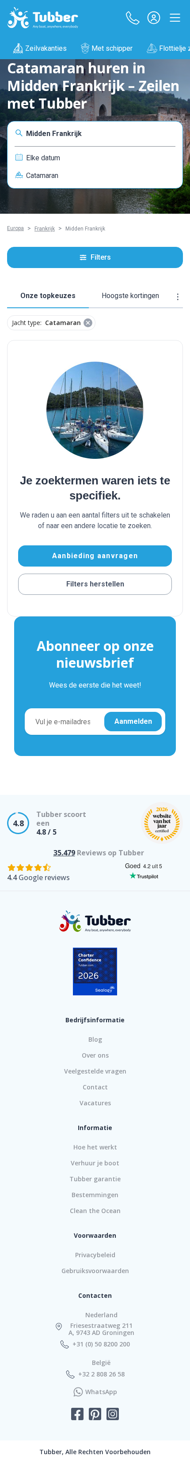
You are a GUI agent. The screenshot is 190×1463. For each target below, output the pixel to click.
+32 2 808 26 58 (101, 1374)
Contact (95, 1087)
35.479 (64, 853)
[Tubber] (43, 17)
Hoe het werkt (95, 1147)
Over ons (95, 1055)
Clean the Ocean (95, 1210)
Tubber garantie (95, 1179)
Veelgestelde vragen (95, 1071)
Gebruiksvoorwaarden (95, 1270)
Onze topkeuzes (48, 295)
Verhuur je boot (95, 1163)
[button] (133, 18)
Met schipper (112, 48)
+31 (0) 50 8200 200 (101, 1344)
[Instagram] (112, 1415)
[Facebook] (77, 1415)
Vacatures (95, 1103)
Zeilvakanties (46, 48)
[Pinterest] (95, 1415)
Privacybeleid (95, 1255)
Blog (95, 1039)
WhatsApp (101, 1391)
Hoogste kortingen (130, 295)
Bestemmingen (95, 1195)
